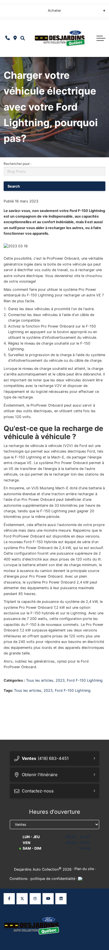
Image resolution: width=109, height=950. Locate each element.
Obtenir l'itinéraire (40, 774)
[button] (22, 38)
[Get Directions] (15, 38)
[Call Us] (8, 38)
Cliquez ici (13, 12)
